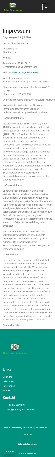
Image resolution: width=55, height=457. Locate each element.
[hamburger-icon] (45, 7)
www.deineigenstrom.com (25, 72)
